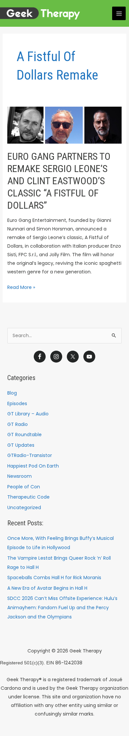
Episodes (17, 403)
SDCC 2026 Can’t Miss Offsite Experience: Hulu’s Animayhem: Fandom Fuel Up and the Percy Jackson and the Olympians (62, 607)
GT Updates (20, 445)
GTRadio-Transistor (29, 455)
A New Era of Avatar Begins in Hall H (47, 588)
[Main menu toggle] (119, 13)
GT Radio (17, 424)
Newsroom (19, 476)
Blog (12, 393)
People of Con (23, 486)
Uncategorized (24, 507)
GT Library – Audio (28, 413)
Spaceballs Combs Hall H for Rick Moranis (54, 577)
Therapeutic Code (28, 497)
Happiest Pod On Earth (33, 466)
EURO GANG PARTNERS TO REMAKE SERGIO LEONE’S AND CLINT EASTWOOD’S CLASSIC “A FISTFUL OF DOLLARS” (58, 181)
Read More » (21, 287)
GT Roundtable (24, 434)
